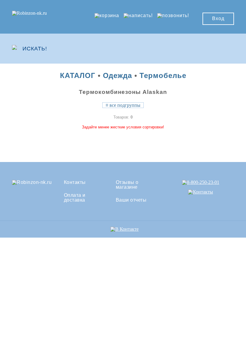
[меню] (216, 48)
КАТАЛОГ (77, 75)
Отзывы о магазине (127, 185)
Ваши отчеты (131, 200)
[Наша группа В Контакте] (124, 229)
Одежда (117, 75)
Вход (218, 18)
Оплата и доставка (75, 197)
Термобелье (163, 75)
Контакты (75, 182)
